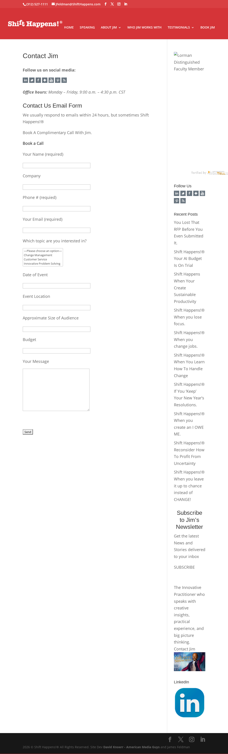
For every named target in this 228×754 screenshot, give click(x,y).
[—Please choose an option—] (42, 251)
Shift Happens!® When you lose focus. (189, 316)
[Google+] (44, 81)
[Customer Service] (42, 259)
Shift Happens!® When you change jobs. (189, 339)
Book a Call (33, 143)
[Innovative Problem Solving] (42, 264)
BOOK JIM (207, 27)
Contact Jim (184, 649)
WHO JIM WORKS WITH (144, 27)
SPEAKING (87, 27)
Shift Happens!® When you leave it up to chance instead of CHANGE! (189, 485)
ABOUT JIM (109, 27)
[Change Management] (42, 255)
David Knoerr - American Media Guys (131, 747)
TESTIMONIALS (179, 27)
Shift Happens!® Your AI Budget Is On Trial (189, 258)
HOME (69, 27)
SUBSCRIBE (184, 567)
